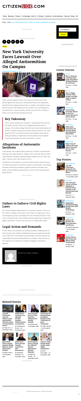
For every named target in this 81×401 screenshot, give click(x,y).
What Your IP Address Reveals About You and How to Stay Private (72, 147)
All (77, 16)
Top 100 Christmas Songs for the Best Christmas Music (71, 169)
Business (11, 16)
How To (33, 16)
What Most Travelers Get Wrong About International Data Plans (71, 130)
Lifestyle (40, 16)
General (67, 16)
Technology (26, 16)
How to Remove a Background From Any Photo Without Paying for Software (72, 79)
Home (5, 16)
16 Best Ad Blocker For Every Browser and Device (71, 222)
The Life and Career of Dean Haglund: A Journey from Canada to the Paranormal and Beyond (72, 188)
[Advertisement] (31, 34)
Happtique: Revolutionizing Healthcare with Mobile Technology (72, 206)
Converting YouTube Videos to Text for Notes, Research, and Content (72, 113)
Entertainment (58, 16)
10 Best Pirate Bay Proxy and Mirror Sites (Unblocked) (71, 239)
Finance (18, 16)
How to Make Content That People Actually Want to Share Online (71, 96)
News (73, 16)
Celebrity (48, 16)
